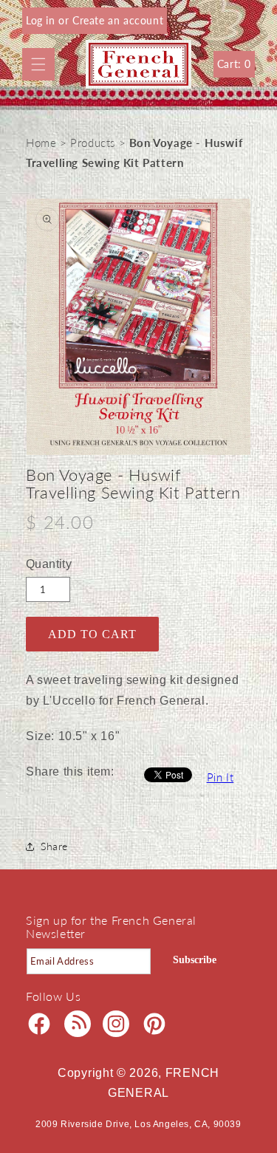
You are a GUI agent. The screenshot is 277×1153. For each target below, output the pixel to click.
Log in (42, 20)
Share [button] (54, 846)
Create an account (117, 20)
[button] (38, 64)
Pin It (220, 777)
